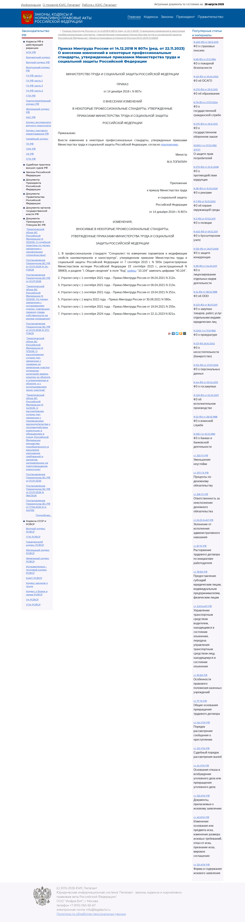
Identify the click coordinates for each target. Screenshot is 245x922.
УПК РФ (31, 158)
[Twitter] (177, 332)
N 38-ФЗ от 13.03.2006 (206, 188)
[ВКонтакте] (173, 332)
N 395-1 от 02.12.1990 (204, 434)
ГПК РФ (31, 95)
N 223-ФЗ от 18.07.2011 (205, 304)
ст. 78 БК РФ (200, 571)
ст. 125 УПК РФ (201, 748)
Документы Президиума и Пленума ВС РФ (36, 221)
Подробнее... (43, 515)
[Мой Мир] (185, 332)
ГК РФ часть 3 (34, 85)
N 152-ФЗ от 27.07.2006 (206, 365)
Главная (134, 17)
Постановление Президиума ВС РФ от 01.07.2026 (38, 278)
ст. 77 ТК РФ (200, 701)
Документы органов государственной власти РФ (38, 211)
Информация (31, 5)
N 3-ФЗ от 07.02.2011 (204, 218)
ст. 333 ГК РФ (201, 455)
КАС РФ (31, 117)
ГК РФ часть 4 (34, 90)
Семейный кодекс (37, 138)
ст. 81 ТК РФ (200, 546)
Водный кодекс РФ (38, 62)
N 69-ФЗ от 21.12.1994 (205, 59)
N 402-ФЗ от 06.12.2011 (206, 231)
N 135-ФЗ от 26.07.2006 (206, 248)
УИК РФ (31, 148)
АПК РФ (31, 52)
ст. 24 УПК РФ (201, 765)
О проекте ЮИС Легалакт (61, 5)
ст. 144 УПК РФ (202, 722)
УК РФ (30, 153)
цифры (131, 270)
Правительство (210, 17)
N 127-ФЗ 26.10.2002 (204, 343)
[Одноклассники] (181, 332)
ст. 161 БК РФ (200, 675)
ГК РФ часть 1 (34, 75)
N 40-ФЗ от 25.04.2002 (206, 76)
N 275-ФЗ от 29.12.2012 (206, 124)
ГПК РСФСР (33, 536)
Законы (167, 17)
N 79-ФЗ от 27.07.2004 (206, 102)
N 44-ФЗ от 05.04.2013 (206, 382)
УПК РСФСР (33, 604)
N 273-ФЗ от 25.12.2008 (206, 167)
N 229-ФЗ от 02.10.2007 (206, 395)
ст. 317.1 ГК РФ (201, 472)
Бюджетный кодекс (38, 57)
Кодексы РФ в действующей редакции (34, 44)
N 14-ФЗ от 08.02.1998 (205, 292)
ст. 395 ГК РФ (201, 494)
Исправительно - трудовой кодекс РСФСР (36, 569)
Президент (185, 17)
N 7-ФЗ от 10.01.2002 (205, 201)
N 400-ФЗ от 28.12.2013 (206, 42)
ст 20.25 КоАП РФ (203, 520)
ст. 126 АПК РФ (202, 795)
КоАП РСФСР (34, 578)
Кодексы (151, 17)
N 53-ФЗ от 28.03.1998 (205, 416)
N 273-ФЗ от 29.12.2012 (206, 89)
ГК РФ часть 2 (34, 80)
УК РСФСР (32, 599)
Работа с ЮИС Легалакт (99, 5)
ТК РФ (30, 143)
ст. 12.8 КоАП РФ (203, 606)
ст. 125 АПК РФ (202, 864)
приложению (169, 144)
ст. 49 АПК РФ (201, 817)
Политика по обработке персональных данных (91, 914)
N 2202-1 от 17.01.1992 (205, 330)
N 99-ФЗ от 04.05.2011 (205, 266)
